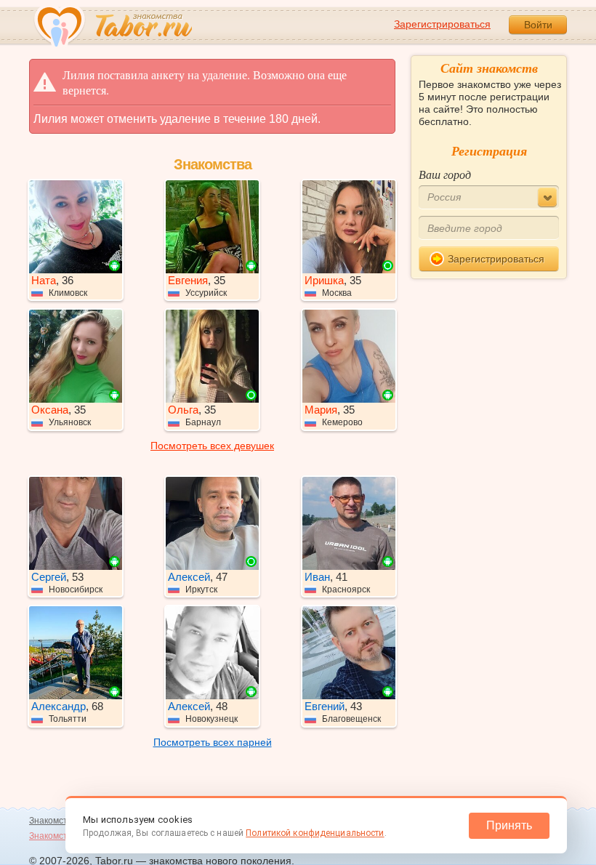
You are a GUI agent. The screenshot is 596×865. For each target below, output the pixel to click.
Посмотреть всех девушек (212, 445)
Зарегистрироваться (442, 24)
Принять (509, 825)
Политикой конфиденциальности (315, 833)
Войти (538, 25)
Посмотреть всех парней (212, 742)
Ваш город (445, 174)
